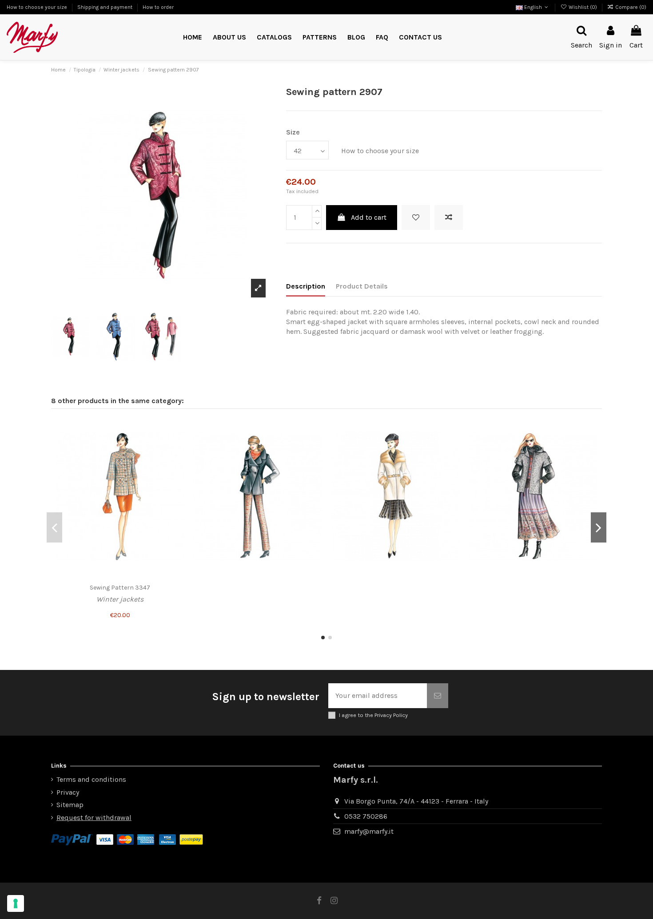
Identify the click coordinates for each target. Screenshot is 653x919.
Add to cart (368, 217)
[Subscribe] (437, 695)
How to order (158, 7)
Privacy (67, 792)
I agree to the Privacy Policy (373, 715)
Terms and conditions (91, 779)
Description (305, 286)
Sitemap (70, 804)
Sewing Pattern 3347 (120, 587)
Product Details (362, 286)
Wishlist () (582, 7)
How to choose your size (37, 7)
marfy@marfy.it (369, 831)
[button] (319, 38)
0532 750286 (365, 816)
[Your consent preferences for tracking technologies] (15, 903)
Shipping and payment (105, 7)
